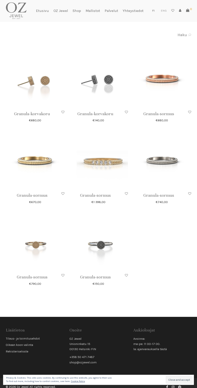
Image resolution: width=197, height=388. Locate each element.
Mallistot (93, 11)
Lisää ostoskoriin (45, 114)
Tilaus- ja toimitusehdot (23, 338)
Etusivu (42, 11)
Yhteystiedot (133, 11)
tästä (163, 349)
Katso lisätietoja (46, 120)
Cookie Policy (78, 381)
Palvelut (111, 11)
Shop (77, 11)
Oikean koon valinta (19, 345)
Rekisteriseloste (17, 351)
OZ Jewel (60, 11)
